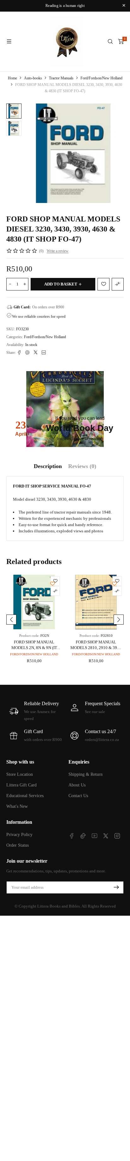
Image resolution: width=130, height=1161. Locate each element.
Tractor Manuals (61, 78)
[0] (121, 41)
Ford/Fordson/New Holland (101, 78)
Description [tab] (48, 466)
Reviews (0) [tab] (82, 466)
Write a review (57, 251)
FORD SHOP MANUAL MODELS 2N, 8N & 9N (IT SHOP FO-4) (34, 648)
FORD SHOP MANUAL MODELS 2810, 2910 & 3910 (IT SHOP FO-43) (95, 648)
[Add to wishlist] (16, 113)
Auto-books (33, 78)
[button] (11, 620)
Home (12, 78)
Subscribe (116, 887)
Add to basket (60, 284)
